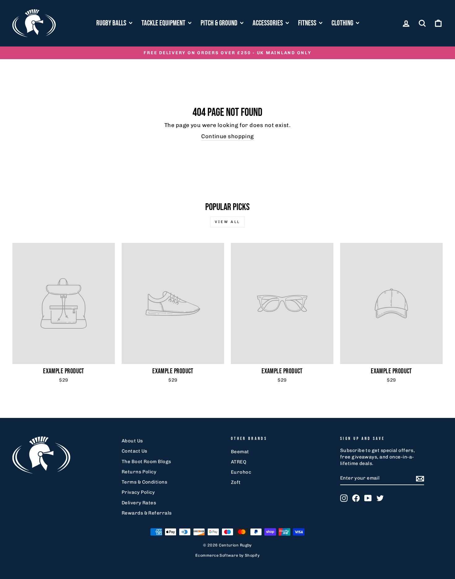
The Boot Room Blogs (146, 461)
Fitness (308, 23)
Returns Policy (139, 472)
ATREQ (238, 462)
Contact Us (134, 451)
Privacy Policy (138, 492)
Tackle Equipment (164, 23)
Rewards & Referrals (147, 513)
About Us (132, 441)
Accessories (268, 23)
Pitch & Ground (220, 23)
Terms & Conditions (144, 482)
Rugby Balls (112, 23)
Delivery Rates (139, 503)
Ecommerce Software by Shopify (227, 555)
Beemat (240, 451)
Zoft (236, 482)
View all (227, 222)
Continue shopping (227, 136)
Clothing (343, 23)
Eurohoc (241, 472)
